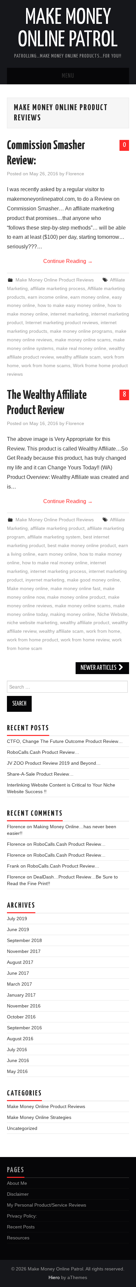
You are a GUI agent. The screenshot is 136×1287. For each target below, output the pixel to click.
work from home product (32, 639)
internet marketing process (58, 571)
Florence (75, 173)
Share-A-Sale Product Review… (40, 774)
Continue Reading (68, 261)
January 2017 (21, 995)
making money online (72, 614)
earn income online (48, 297)
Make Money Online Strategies (39, 1117)
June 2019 (18, 929)
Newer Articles (99, 668)
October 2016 (21, 1016)
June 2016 (18, 1060)
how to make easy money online (71, 305)
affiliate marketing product (57, 528)
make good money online (93, 579)
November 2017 (24, 951)
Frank (13, 866)
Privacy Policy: (22, 1216)
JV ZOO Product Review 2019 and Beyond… (54, 763)
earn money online (89, 297)
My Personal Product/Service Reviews (46, 1205)
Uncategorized (22, 1128)
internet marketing (69, 314)
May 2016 (17, 1071)
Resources (18, 1237)
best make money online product (82, 545)
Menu (68, 76)
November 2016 (24, 1005)
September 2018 (24, 940)
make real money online (81, 348)
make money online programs (81, 331)
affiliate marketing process (57, 288)
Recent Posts (21, 1226)
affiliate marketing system (54, 536)
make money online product (76, 597)
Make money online (27, 588)
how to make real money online (54, 562)
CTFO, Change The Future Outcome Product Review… (65, 741)
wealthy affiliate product (84, 622)
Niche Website (112, 614)
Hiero (54, 1277)
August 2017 (20, 962)
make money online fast (75, 588)
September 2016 (24, 1027)
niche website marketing (32, 622)
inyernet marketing (44, 579)
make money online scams (83, 339)
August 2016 (20, 1038)
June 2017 (18, 973)
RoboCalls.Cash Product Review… (43, 752)
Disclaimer (18, 1194)
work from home (103, 631)
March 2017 (19, 984)
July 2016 (17, 1049)
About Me (17, 1183)
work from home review (85, 639)
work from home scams (45, 365)
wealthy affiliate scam (78, 357)
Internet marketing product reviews (61, 322)
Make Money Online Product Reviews (55, 279)
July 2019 (17, 918)
